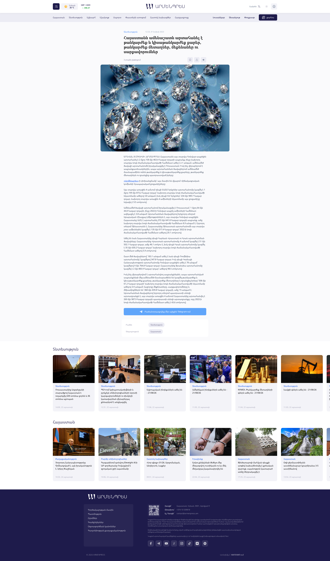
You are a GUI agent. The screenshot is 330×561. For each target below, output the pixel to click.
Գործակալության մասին (100, 509)
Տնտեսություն (76, 17)
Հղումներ (92, 518)
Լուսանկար (219, 17)
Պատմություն (95, 514)
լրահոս (270, 17)
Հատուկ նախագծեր (160, 17)
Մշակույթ (104, 17)
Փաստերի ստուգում (135, 17)
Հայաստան (59, 17)
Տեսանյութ (234, 17)
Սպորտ (117, 17)
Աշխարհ (91, 17)
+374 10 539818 (183, 509)
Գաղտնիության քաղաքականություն (107, 530)
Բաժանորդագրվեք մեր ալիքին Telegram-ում (168, 311)
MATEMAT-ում (237, 555)
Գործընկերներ (96, 522)
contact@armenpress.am (187, 513)
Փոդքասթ (249, 17)
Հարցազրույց (182, 17)
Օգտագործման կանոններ (102, 526)
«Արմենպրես (131, 180)
